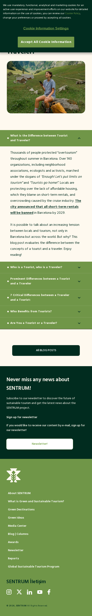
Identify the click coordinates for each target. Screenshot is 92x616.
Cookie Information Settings (46, 28)
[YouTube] (39, 592)
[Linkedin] (29, 592)
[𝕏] (19, 592)
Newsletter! (39, 444)
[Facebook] (48, 592)
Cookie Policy (72, 13)
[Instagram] (9, 592)
